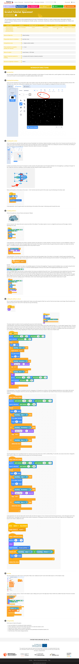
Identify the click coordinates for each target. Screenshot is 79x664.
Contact (30, 660)
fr (46, 639)
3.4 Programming (23, 9)
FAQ (49, 660)
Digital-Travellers (8, 2)
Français (73, 27)
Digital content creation (15, 9)
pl (48, 639)
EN (44, 639)
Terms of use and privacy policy (40, 660)
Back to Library (7, 9)
